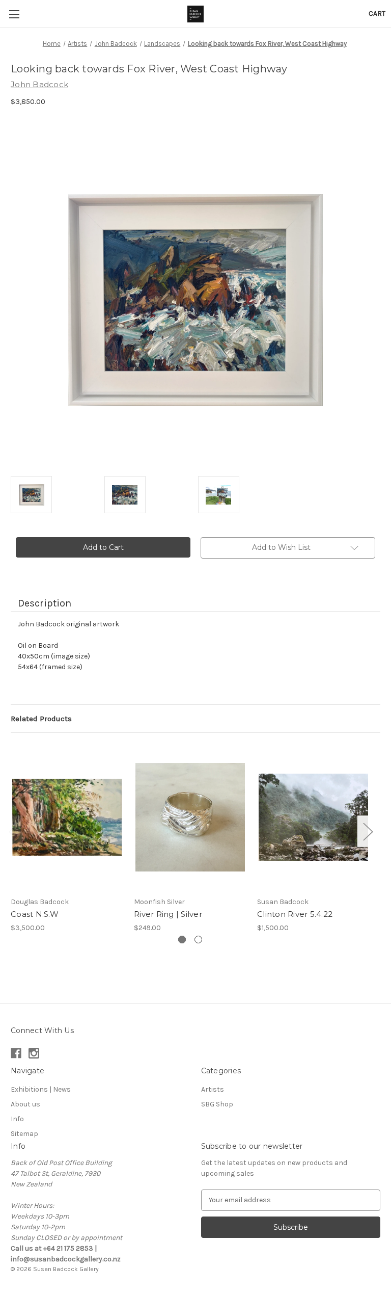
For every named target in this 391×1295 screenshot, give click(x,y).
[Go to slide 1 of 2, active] (182, 939)
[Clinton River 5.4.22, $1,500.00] (313, 817)
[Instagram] (34, 1053)
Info (17, 1119)
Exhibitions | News (41, 1089)
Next (367, 831)
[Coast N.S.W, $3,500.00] (67, 817)
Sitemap (24, 1133)
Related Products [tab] (41, 718)
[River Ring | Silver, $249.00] (190, 817)
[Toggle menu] (14, 14)
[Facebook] (16, 1053)
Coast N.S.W (35, 914)
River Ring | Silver (168, 914)
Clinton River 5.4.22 (294, 914)
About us (25, 1104)
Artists (212, 1089)
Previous (13, 831)
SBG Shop (217, 1104)
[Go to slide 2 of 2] (198, 939)
